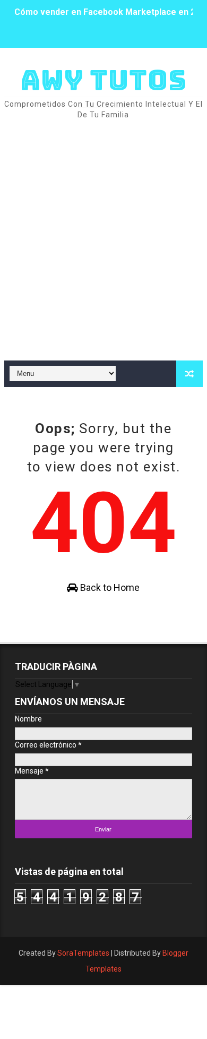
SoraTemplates (83, 953)
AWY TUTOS (103, 80)
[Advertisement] (103, 241)
